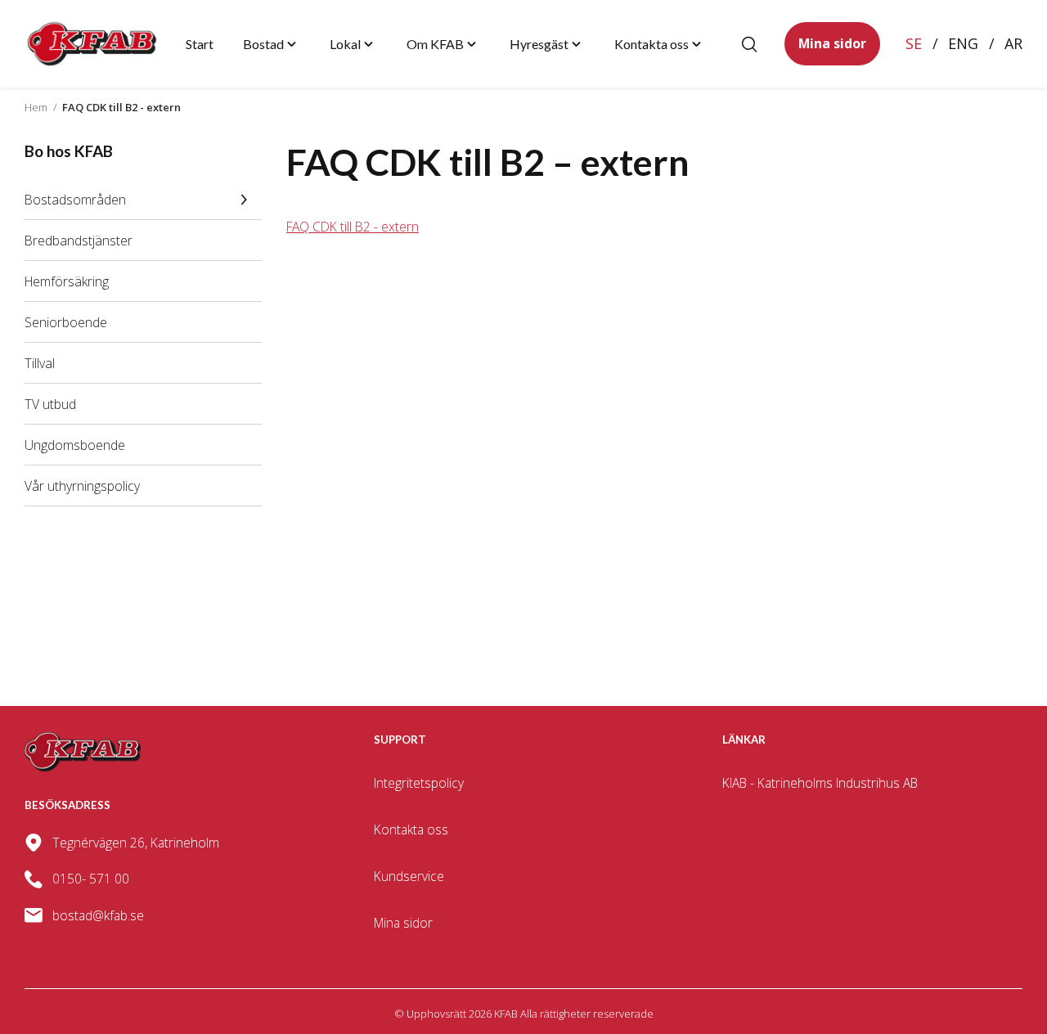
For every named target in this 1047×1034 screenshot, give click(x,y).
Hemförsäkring (67, 281)
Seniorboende (66, 322)
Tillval (40, 363)
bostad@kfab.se (98, 915)
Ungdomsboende (75, 445)
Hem (36, 107)
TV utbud (50, 404)
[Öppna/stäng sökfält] (749, 44)
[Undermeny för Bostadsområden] (244, 200)
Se (913, 43)
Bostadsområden (75, 200)
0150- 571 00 (90, 879)
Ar (1013, 43)
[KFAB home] (92, 44)
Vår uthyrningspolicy (82, 486)
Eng (963, 43)
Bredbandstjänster (79, 241)
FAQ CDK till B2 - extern (352, 227)
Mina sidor (832, 43)
